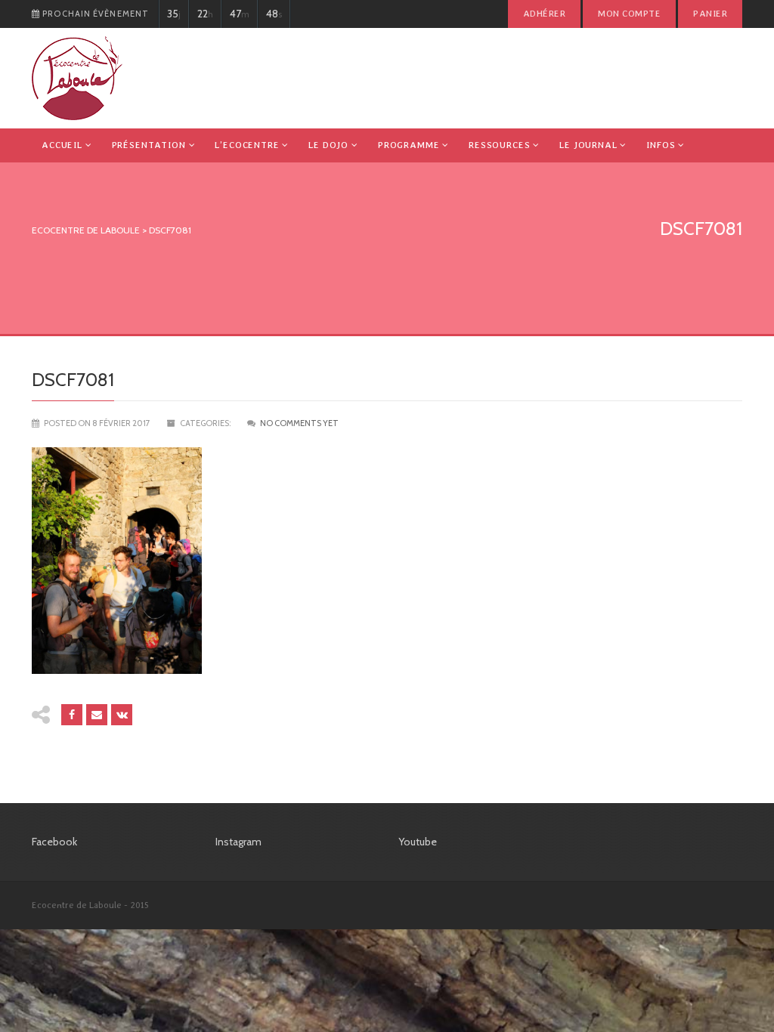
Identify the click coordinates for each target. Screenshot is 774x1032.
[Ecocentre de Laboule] (77, 78)
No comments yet (299, 423)
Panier (710, 13)
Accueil (62, 145)
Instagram (238, 841)
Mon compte (629, 13)
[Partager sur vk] (121, 714)
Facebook (54, 841)
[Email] (96, 714)
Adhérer (544, 13)
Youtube (417, 841)
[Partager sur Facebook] (71, 714)
